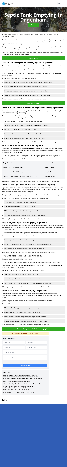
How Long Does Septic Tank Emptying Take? (16, 389)
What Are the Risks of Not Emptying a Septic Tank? (18, 392)
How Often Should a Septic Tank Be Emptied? (17, 381)
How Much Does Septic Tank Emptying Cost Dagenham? (20, 376)
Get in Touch (33, 58)
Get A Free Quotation (33, 103)
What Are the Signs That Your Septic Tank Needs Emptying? (21, 384)
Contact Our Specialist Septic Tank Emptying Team (33, 329)
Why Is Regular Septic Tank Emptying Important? (18, 387)
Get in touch (33, 25)
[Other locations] (59, 3)
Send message (25, 365)
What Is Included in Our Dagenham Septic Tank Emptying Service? (23, 378)
